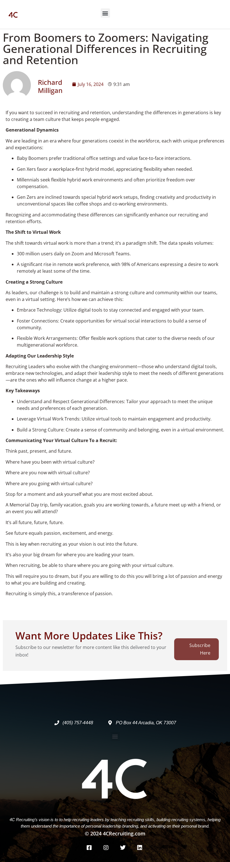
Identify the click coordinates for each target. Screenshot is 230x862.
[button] (105, 13)
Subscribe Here (199, 649)
